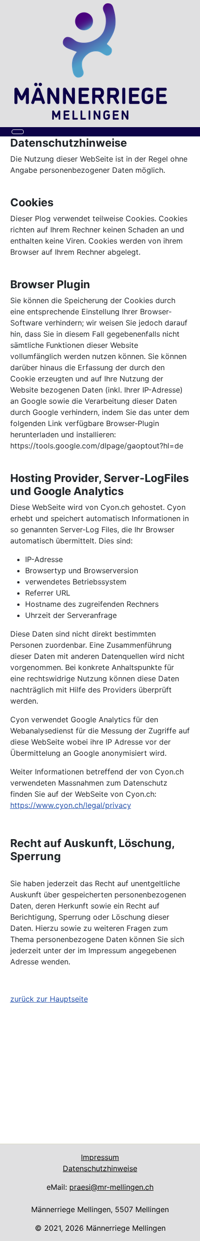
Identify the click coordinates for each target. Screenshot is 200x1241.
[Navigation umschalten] (18, 131)
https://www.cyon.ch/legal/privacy (70, 805)
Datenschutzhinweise (100, 1168)
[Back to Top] (188, 1229)
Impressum (100, 1157)
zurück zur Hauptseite (49, 999)
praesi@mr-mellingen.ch (111, 1187)
